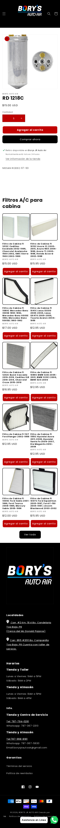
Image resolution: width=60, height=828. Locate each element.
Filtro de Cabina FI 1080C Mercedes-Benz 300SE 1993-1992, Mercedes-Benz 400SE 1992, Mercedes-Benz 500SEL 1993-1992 (15, 314)
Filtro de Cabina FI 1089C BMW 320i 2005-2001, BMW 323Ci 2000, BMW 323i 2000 (43, 376)
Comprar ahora (30, 139)
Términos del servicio (19, 766)
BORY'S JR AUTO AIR (28, 812)
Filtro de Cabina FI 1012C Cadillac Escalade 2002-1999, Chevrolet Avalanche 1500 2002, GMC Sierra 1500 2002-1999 (15, 250)
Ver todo (30, 534)
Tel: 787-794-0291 (17, 721)
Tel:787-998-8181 (17, 739)
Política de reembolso (19, 773)
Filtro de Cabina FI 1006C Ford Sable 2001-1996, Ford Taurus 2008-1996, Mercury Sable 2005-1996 (16, 503)
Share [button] (9, 177)
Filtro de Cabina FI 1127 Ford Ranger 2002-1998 (15, 435)
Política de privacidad (45, 816)
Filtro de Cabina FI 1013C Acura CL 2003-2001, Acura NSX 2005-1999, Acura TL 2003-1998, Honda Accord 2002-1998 (43, 250)
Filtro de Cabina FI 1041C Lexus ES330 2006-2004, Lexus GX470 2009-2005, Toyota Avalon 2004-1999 (43, 314)
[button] (4, 13)
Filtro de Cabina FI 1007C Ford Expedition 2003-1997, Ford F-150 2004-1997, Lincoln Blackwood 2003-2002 (43, 503)
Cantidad (7, 112)
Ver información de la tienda (23, 158)
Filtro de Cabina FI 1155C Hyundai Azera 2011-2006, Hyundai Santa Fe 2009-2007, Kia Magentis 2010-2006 (42, 440)
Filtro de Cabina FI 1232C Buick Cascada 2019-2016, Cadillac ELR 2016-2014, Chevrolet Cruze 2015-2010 (15, 377)
